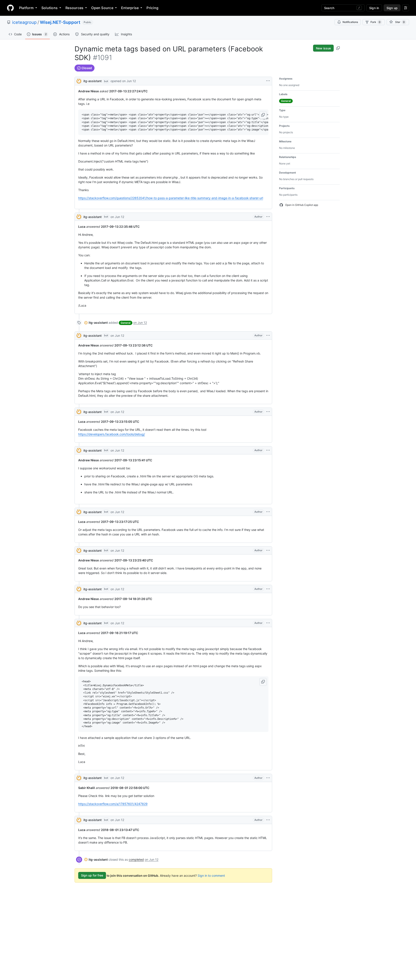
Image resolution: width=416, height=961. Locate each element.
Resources (74, 8)
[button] (263, 115)
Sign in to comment (211, 875)
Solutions (49, 8)
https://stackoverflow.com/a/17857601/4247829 (113, 804)
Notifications (350, 22)
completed (136, 859)
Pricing (152, 8)
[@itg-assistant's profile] (79, 81)
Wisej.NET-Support (60, 22)
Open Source (102, 8)
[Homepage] (10, 7)
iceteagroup (24, 22)
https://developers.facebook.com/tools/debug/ (111, 434)
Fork (375, 22)
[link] (96, 322)
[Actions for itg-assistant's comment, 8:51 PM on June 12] (268, 217)
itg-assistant (92, 81)
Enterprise (130, 8)
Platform (26, 8)
